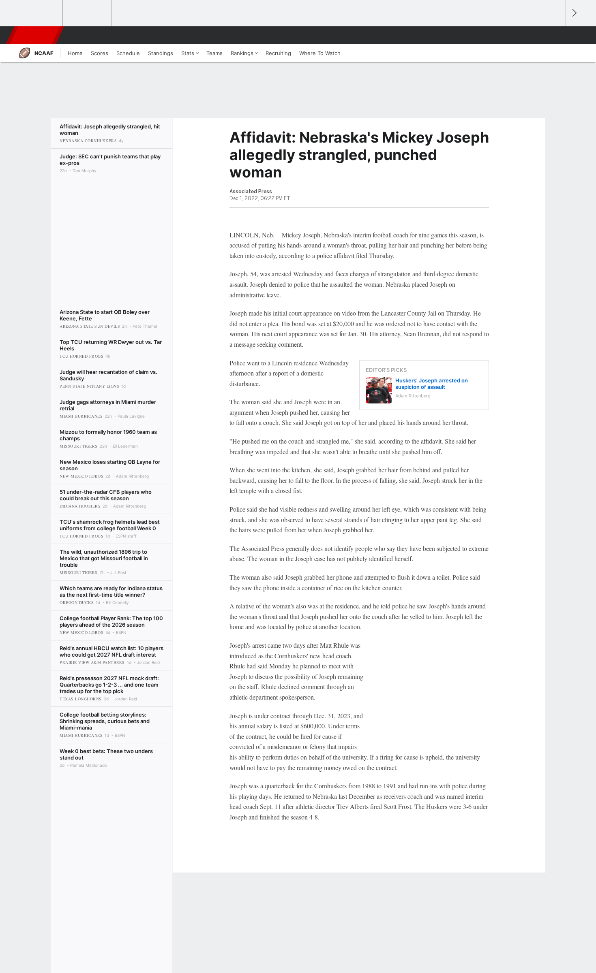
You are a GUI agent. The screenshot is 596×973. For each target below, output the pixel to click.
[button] (556, 35)
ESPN (35, 35)
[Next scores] (574, 13)
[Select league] (39, 13)
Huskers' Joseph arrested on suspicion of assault (431, 383)
